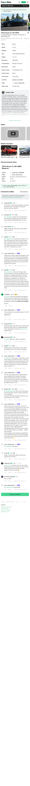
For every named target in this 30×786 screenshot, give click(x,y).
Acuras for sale (5, 508)
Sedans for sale (5, 511)
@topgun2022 (23, 329)
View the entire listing (14, 120)
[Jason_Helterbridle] (13, 83)
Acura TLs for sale (5, 510)
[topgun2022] (10, 172)
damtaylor (7, 214)
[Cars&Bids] (2, 294)
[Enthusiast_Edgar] (2, 477)
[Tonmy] (2, 453)
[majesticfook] (2, 337)
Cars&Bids (7, 294)
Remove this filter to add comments (12, 197)
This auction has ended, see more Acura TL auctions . (15, 10)
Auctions (3, 501)
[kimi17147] (2, 227)
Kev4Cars (6, 389)
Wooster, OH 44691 (17, 79)
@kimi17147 (7, 465)
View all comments (15, 494)
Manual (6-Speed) (10, 501)
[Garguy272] (2, 324)
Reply (9, 210)
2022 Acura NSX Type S (7, 157)
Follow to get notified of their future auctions (15, 186)
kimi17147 (6, 226)
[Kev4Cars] (2, 389)
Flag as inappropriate (19, 210)
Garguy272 (7, 323)
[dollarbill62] (2, 203)
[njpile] (2, 237)
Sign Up (23, 2)
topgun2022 (15, 172)
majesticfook (7, 337)
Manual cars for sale (6, 507)
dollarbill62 (7, 203)
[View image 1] (7, 315)
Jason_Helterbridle (19, 83)
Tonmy (6, 453)
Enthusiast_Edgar (9, 476)
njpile (5, 237)
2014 (24, 501)
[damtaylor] (2, 215)
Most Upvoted (24, 191)
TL (13, 47)
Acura (13, 44)
